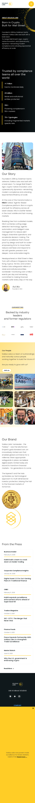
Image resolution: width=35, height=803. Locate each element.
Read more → (22, 757)
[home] (6, 4)
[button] (31, 4)
